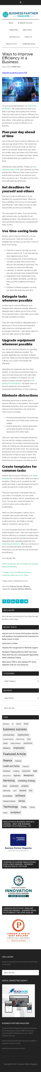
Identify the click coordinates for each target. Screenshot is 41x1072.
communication (8, 735)
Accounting (6, 724)
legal (35, 771)
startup (21, 801)
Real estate (6, 790)
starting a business (9, 801)
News (5, 786)
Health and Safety (11, 766)
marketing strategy (26, 780)
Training (32, 807)
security (22, 790)
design (5, 743)
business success (15, 729)
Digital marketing (15, 743)
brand (26, 724)
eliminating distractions (11, 544)
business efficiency (17, 589)
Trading (23, 807)
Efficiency (26, 586)
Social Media (7, 796)
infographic (26, 766)
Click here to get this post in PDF (14, 73)
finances (18, 761)
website (5, 812)
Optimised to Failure (10, 643)
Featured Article (14, 754)
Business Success (16, 586)
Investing (16, 771)
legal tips (17, 775)
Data (28, 739)
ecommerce (28, 743)
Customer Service (8, 739)
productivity (14, 786)
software (20, 795)
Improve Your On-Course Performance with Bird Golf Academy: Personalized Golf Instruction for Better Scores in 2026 (20, 636)
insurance (6, 771)
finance (7, 760)
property (25, 786)
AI (12, 724)
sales (14, 790)
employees (18, 747)
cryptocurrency (23, 735)
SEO (30, 791)
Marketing (9, 780)
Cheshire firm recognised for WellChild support (20, 648)
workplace (15, 812)
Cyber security (20, 739)
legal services (7, 775)
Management (29, 775)
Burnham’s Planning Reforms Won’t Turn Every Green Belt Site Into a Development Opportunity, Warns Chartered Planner (20, 655)
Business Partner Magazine (20, 14)
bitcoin (19, 724)
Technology (10, 806)
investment (26, 771)
